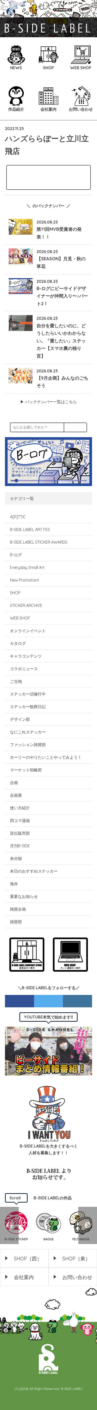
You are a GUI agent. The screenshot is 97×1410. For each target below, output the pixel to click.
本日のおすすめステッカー (34, 871)
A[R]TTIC (18, 516)
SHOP (15, 592)
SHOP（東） (76, 1258)
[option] (48, 1225)
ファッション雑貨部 (28, 744)
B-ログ (16, 554)
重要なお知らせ (24, 896)
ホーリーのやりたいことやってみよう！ (46, 757)
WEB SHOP (20, 618)
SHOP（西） (28, 1258)
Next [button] (87, 1225)
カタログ (18, 643)
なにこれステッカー (28, 731)
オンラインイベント (28, 630)
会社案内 (24, 1277)
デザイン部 (20, 719)
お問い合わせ (77, 1277)
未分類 (16, 858)
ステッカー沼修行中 (28, 693)
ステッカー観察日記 (28, 706)
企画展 (16, 795)
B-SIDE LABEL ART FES (30, 529)
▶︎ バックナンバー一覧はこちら (48, 401)
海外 (14, 883)
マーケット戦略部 (26, 769)
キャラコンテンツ (26, 656)
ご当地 (16, 681)
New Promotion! (24, 580)
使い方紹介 (20, 807)
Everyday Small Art (27, 567)
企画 (14, 782)
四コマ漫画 (20, 820)
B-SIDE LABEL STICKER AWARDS (38, 542)
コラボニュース (24, 668)
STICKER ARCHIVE (26, 605)
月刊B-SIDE (20, 845)
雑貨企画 (18, 909)
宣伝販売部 (20, 833)
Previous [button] (9, 1225)
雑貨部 (16, 921)
